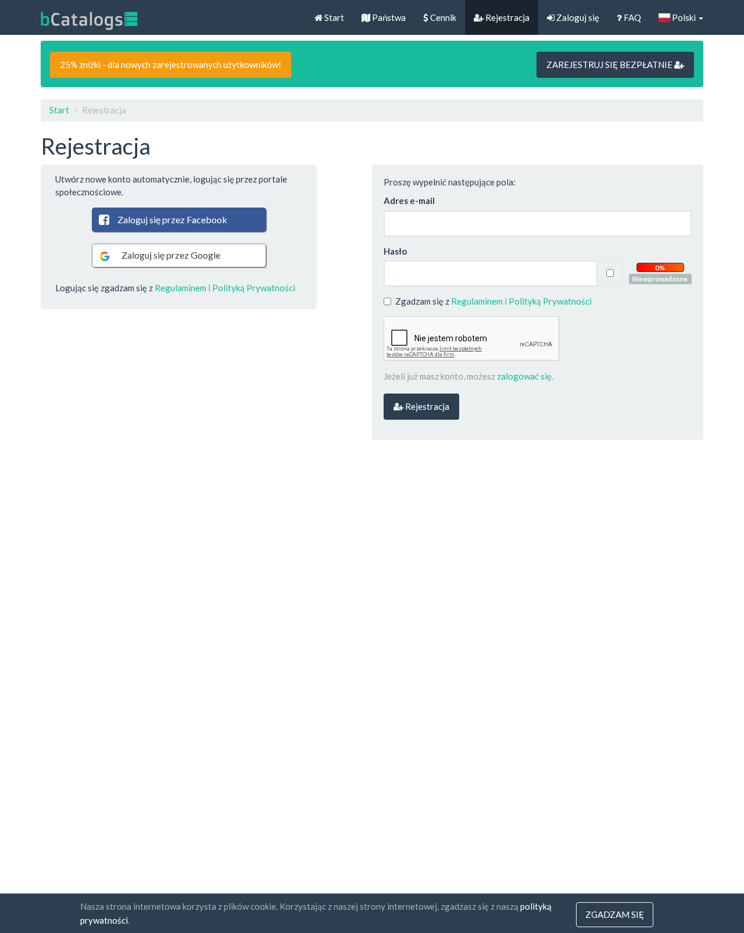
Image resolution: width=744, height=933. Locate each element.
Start (333, 17)
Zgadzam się (614, 914)
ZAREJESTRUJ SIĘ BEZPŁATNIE (610, 64)
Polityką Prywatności (253, 288)
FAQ (631, 17)
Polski (684, 17)
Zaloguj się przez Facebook (172, 219)
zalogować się (524, 376)
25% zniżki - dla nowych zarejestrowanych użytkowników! (170, 64)
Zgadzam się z (493, 301)
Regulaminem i (182, 288)
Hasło (395, 251)
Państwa (388, 17)
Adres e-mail (409, 200)
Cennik (442, 17)
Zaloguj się (577, 17)
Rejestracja (507, 17)
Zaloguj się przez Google (170, 254)
